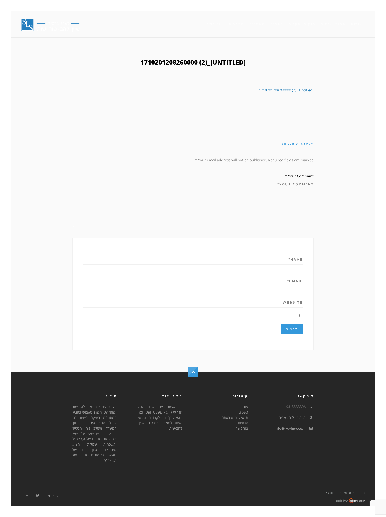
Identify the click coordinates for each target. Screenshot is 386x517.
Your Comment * (299, 176)
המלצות (236, 24)
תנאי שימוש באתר (235, 417)
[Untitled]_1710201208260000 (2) (286, 90)
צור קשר (215, 24)
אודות (356, 24)
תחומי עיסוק (333, 24)
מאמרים (257, 24)
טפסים (276, 24)
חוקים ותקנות (302, 24)
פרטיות (243, 422)
